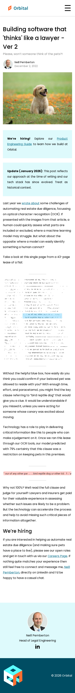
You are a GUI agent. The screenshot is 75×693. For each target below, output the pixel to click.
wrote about (31, 203)
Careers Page (57, 556)
